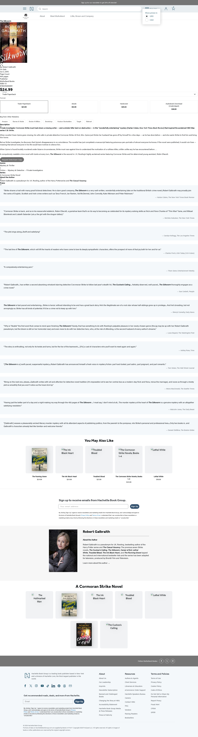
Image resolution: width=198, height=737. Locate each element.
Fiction (3, 170)
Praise (2, 183)
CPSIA (153, 708)
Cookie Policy (156, 686)
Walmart (89, 121)
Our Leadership (105, 682)
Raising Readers (131, 713)
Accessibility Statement (108, 704)
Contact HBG (130, 702)
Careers (128, 698)
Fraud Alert (155, 704)
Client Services (130, 682)
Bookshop (48, 121)
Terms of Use (156, 678)
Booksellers (129, 717)
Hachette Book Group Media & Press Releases (110, 709)
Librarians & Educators (133, 686)
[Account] (166, 9)
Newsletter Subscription (108, 690)
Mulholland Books (7, 81)
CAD (152, 20)
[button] (99, 64)
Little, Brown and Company (82, 16)
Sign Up (134, 506)
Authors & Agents (131, 678)
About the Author (7, 177)
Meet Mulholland (57, 16)
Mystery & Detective (16, 170)
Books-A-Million (34, 121)
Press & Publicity (105, 715)
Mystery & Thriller (7, 165)
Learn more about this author (95, 563)
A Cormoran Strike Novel (10, 175)
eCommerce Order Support (135, 690)
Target (79, 121)
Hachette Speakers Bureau (135, 694)
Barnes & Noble (18, 121)
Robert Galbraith (9, 67)
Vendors (128, 710)
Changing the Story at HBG (109, 700)
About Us (102, 678)
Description (5, 124)
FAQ (126, 706)
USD (152, 16)
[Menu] (24, 9)
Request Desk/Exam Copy (12, 159)
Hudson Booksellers (64, 121)
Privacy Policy (156, 682)
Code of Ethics (156, 690)
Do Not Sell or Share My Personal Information (160, 695)
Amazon (5, 121)
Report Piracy (156, 700)
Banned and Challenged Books (108, 695)
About (42, 16)
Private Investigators (34, 170)
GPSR (153, 712)
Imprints (102, 686)
